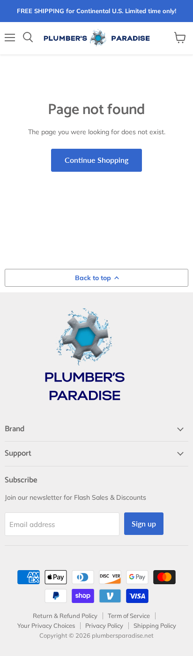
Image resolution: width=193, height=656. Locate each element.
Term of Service (129, 615)
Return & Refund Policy (65, 615)
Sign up (144, 523)
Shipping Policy (155, 625)
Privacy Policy (104, 625)
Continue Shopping (96, 159)
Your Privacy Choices (46, 625)
